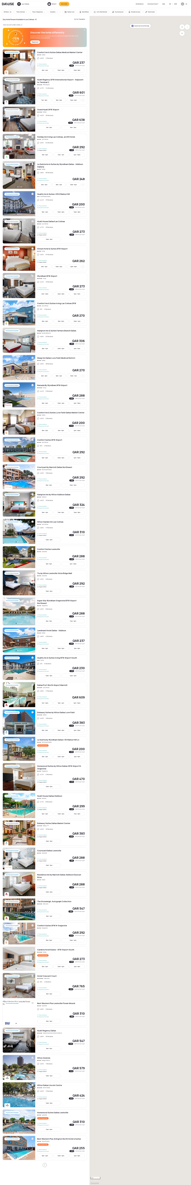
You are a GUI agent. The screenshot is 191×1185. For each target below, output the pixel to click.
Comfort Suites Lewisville (45, 557)
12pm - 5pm (73, 676)
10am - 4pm (77, 321)
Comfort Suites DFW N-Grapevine (45, 933)
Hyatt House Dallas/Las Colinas (45, 230)
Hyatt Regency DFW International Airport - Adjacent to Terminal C (45, 90)
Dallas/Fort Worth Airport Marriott (45, 694)
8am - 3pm (49, 621)
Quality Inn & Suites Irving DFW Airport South (45, 667)
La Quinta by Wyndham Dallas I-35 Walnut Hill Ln (45, 749)
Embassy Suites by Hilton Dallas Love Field (45, 722)
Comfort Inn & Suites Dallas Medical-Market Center (45, 61)
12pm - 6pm (61, 294)
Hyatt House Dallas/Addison (45, 805)
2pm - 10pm (77, 155)
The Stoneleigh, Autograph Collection (45, 909)
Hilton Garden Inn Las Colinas (45, 531)
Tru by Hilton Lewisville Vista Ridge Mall (45, 582)
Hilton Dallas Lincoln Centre (45, 1094)
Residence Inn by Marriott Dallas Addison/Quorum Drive (45, 884)
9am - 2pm (49, 1021)
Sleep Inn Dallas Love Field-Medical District (45, 367)
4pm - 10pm (77, 403)
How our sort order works (11, 25)
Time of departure (37, 12)
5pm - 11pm (77, 294)
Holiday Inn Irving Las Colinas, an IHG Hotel (45, 146)
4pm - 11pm (77, 348)
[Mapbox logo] (94, 1183)
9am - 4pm (73, 127)
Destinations (140, 4)
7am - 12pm (45, 703)
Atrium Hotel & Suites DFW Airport (45, 258)
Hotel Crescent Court (45, 985)
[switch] (69, 12)
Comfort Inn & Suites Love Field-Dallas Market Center (45, 422)
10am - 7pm (73, 376)
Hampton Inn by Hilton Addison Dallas (45, 504)
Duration (53, 12)
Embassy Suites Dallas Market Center (45, 832)
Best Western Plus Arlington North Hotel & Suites (45, 1148)
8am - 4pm (45, 70)
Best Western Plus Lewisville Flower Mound (45, 1012)
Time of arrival (20, 12)
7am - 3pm (44, 100)
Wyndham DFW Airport (45, 285)
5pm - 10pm (77, 703)
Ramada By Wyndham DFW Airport (45, 394)
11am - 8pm (61, 512)
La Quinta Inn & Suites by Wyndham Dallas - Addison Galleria (45, 175)
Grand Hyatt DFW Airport (45, 119)
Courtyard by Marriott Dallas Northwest (45, 476)
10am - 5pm (49, 239)
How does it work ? (153, 4)
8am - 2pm (45, 321)
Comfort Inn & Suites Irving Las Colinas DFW (45, 312)
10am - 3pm (49, 676)
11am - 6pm (49, 1129)
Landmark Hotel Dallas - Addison (45, 640)
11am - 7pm (61, 155)
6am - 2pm (44, 185)
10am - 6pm (61, 70)
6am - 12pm (45, 294)
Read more (35, 42)
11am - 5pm (73, 621)
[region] (140, 600)
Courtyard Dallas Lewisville (45, 858)
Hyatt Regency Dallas (45, 1040)
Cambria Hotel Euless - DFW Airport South (45, 959)
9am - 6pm (61, 321)
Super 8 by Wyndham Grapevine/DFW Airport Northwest (45, 611)
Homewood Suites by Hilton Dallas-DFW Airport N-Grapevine (45, 777)
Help (163, 4)
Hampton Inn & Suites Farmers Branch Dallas (45, 340)
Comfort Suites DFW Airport (45, 449)
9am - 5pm (59, 100)
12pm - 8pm (77, 70)
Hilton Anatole (45, 1067)
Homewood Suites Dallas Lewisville (45, 1122)
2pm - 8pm (77, 648)
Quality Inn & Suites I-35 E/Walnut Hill (45, 203)
